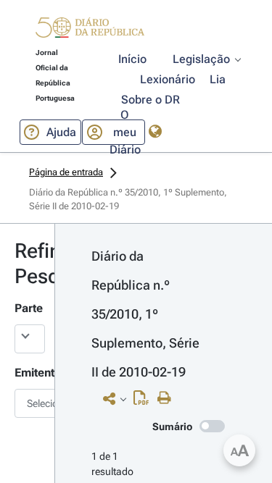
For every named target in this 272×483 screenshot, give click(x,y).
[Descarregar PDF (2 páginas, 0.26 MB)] (144, 401)
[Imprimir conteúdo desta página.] (167, 398)
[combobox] (27, 403)
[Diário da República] (90, 30)
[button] (90, 29)
